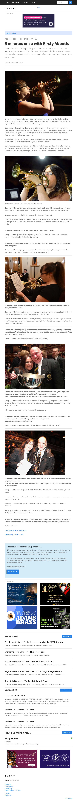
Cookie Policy (8, 788)
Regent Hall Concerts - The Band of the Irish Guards (27, 681)
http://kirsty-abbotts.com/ (14, 535)
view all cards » (67, 733)
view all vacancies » (66, 690)
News (7, 2)
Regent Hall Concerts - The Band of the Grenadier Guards (29, 661)
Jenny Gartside (11, 738)
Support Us (8, 795)
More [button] (33, 2)
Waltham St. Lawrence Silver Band (19, 709)
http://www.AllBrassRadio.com (15, 530)
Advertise (7, 793)
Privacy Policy (9, 786)
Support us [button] (12, 571)
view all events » (67, 636)
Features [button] (15, 2)
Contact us (8, 784)
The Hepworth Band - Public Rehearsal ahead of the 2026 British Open (35, 642)
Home (8, 33)
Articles (14, 33)
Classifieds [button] (25, 2)
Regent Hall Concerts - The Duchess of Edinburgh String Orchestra (33, 671)
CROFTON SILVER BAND (15, 695)
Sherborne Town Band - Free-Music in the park (25, 651)
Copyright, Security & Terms (13, 790)
